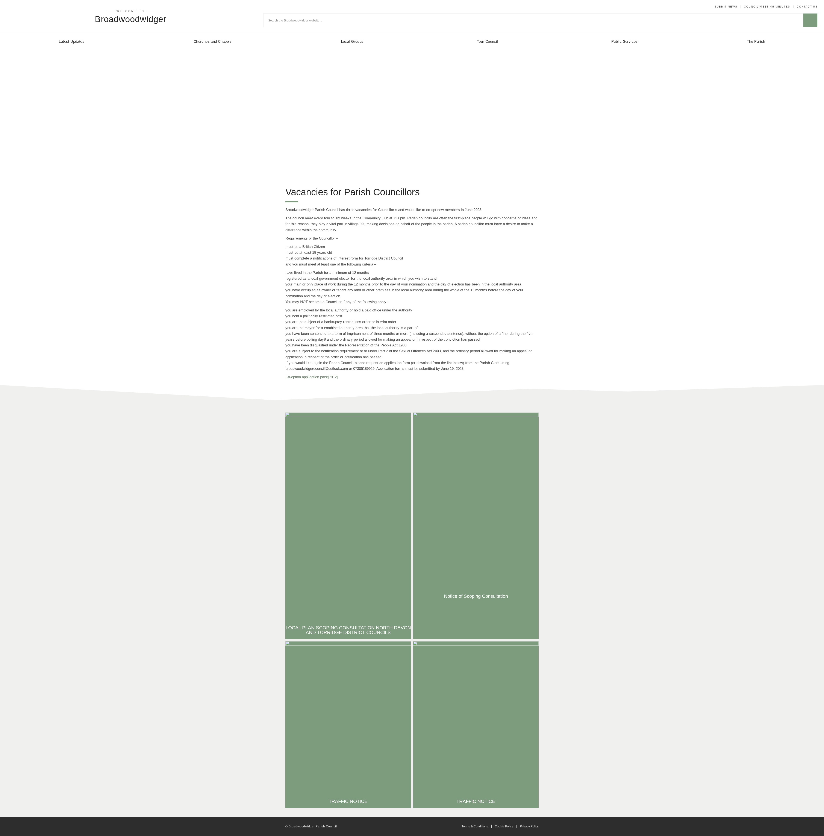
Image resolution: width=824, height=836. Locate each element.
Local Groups (352, 41)
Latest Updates (71, 41)
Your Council (487, 41)
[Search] (810, 20)
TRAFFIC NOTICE (348, 801)
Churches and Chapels (213, 41)
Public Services (624, 41)
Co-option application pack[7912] (311, 377)
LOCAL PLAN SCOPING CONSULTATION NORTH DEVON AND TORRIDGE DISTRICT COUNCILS (348, 630)
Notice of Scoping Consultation (476, 596)
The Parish (756, 41)
